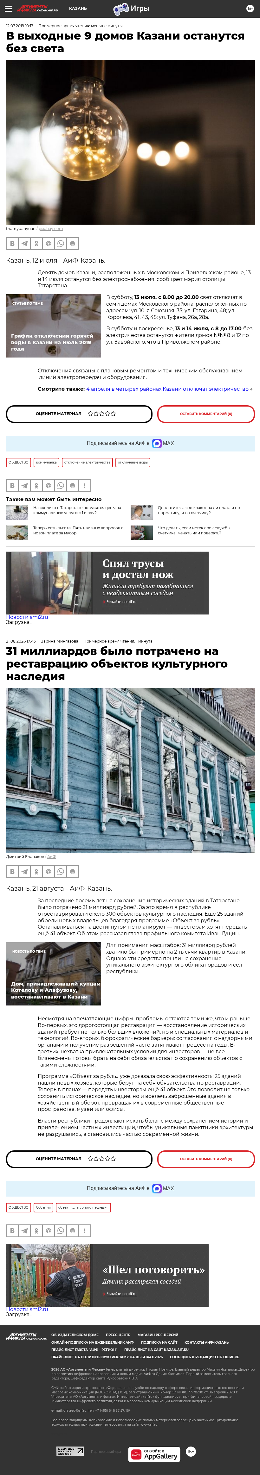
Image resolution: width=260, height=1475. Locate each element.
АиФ (51, 856)
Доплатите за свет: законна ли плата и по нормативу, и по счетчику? (199, 510)
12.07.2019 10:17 (19, 25)
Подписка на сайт (159, 1343)
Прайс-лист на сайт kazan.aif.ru (156, 1350)
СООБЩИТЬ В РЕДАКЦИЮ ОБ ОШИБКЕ (204, 1357)
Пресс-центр (118, 1335)
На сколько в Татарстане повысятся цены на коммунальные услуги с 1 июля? (77, 510)
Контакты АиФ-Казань (207, 1343)
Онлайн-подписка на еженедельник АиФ (92, 1343)
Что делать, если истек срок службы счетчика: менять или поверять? (194, 530)
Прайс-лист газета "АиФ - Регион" (84, 1350)
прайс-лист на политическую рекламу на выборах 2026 (107, 1357)
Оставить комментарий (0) (206, 414)
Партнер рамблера (106, 1451)
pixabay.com (51, 228)
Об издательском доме (75, 1335)
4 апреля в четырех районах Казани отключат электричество (167, 389)
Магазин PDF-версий (158, 1335)
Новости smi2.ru (27, 617)
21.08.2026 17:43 (21, 641)
